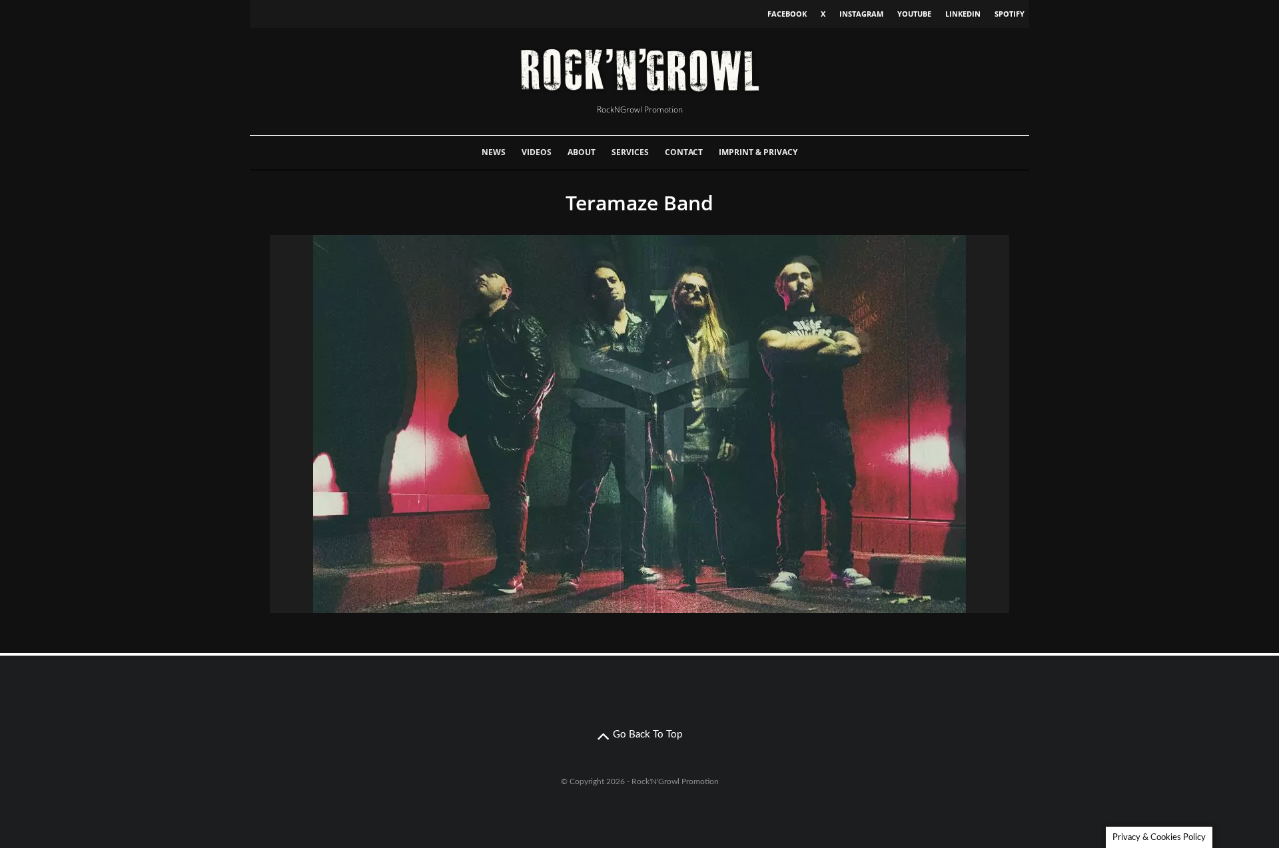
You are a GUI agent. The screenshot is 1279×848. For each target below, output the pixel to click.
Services (630, 152)
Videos (537, 152)
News (494, 152)
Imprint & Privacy (758, 152)
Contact (684, 152)
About (582, 152)
